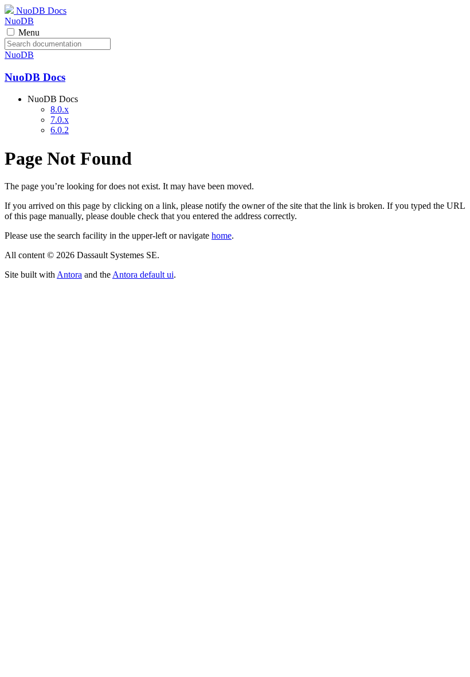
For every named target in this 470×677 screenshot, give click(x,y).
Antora (69, 274)
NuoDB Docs (40, 10)
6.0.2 (59, 130)
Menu (29, 32)
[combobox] (58, 44)
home (221, 235)
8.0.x (59, 109)
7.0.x (59, 119)
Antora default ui (143, 274)
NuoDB (19, 21)
